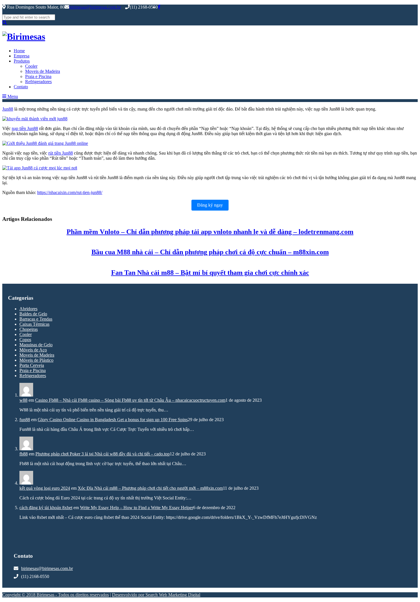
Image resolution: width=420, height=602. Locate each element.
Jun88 (7, 109)
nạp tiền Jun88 (25, 128)
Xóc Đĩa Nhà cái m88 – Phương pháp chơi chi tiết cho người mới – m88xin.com (150, 488)
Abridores (28, 308)
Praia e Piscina (38, 76)
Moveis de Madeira (42, 71)
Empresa (21, 55)
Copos (25, 339)
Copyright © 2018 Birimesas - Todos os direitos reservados (55, 594)
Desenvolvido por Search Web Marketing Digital (156, 594)
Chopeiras (28, 329)
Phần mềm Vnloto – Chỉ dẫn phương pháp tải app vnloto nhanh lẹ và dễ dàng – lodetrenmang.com (210, 231)
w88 (23, 400)
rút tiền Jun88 (60, 153)
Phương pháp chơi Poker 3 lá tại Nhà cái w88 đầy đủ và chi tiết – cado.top (102, 453)
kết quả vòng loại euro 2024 (44, 488)
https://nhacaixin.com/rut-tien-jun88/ (69, 192)
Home (19, 50)
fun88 (24, 419)
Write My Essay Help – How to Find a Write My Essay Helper (136, 507)
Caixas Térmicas (34, 324)
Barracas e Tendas (35, 319)
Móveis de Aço (33, 349)
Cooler (31, 66)
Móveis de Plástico (36, 360)
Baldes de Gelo (33, 313)
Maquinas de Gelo (36, 344)
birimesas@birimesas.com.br (95, 7)
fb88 (23, 453)
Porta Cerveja (31, 365)
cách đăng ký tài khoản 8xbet (45, 507)
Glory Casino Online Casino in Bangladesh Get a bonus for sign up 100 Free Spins (113, 419)
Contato (21, 86)
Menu (12, 96)
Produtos (22, 61)
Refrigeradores (38, 81)
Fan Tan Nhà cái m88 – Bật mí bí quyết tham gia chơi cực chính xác (210, 272)
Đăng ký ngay (210, 205)
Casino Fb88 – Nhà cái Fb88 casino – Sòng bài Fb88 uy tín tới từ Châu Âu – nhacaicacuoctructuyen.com (130, 400)
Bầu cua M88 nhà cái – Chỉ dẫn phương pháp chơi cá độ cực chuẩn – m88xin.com (210, 252)
